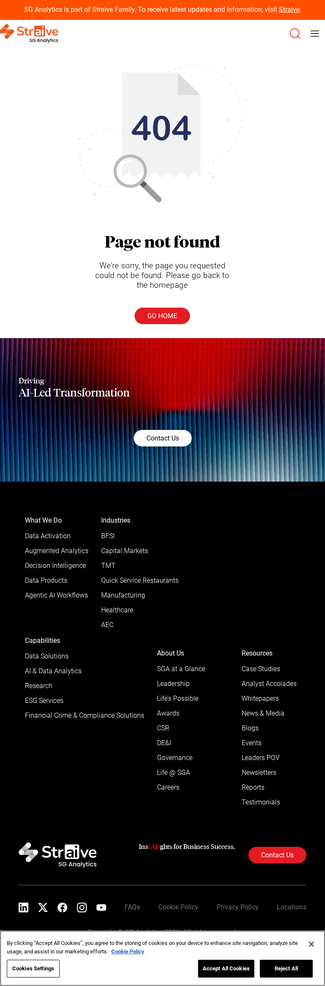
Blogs (250, 728)
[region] (162, 958)
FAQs (132, 907)
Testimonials (261, 802)
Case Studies (261, 669)
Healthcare (117, 610)
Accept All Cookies (226, 968)
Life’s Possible (177, 698)
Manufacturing (123, 595)
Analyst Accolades (269, 684)
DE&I (164, 743)
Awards (168, 713)
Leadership (173, 684)
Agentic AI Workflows (56, 595)
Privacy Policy (238, 907)
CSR (163, 728)
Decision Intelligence (55, 566)
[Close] (311, 944)
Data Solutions (47, 656)
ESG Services (44, 701)
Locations (291, 907)
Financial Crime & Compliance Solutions (84, 715)
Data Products (46, 580)
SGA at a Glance (181, 669)
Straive (289, 10)
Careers (168, 787)
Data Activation (48, 536)
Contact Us (162, 438)
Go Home (162, 316)
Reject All (286, 968)
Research (38, 686)
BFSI (108, 536)
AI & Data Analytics (53, 671)
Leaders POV (261, 758)
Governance (175, 758)
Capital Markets (124, 551)
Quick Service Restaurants (140, 580)
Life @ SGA (173, 772)
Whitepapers (260, 698)
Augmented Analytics (56, 551)
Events (252, 743)
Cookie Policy (178, 907)
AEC (107, 625)
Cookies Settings (33, 968)
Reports (253, 787)
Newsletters (259, 772)
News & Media (263, 713)
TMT (108, 566)
